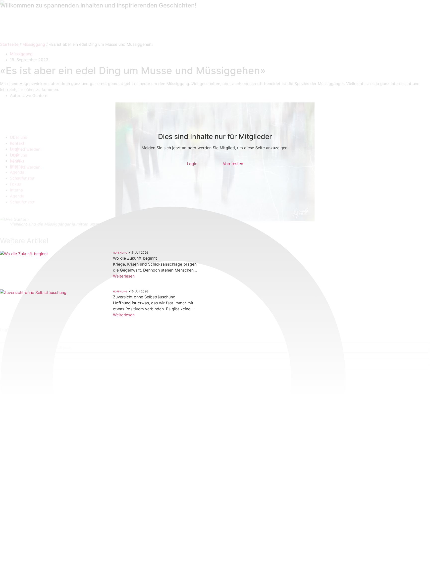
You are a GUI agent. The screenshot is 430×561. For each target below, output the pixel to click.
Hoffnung (120, 252)
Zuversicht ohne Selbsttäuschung (144, 296)
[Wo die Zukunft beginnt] (35, 274)
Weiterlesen (124, 276)
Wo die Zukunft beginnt (135, 258)
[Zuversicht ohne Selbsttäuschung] (35, 315)
